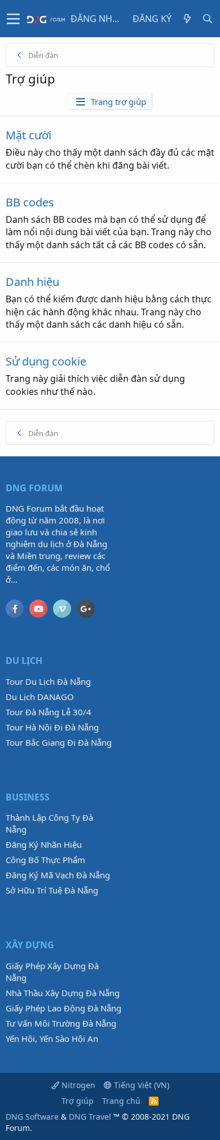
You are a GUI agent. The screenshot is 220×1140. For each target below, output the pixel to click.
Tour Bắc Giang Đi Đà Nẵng (59, 742)
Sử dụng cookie (46, 361)
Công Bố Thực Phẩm (45, 859)
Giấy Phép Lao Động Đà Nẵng (63, 1008)
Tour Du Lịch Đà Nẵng (48, 681)
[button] (13, 18)
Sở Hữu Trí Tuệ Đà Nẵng (52, 890)
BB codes (30, 202)
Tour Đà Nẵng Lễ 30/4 (48, 712)
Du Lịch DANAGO (40, 696)
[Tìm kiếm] (207, 19)
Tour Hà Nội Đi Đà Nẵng (52, 727)
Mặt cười (28, 135)
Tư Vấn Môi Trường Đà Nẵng (61, 1023)
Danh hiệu (32, 281)
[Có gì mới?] (187, 19)
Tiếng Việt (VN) (140, 1085)
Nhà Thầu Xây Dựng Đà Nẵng (63, 992)
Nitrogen (77, 1085)
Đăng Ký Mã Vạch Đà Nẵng (58, 875)
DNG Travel (90, 1116)
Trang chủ (121, 1100)
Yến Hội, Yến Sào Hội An (52, 1038)
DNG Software (32, 1116)
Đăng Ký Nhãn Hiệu (44, 844)
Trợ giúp (77, 1100)
